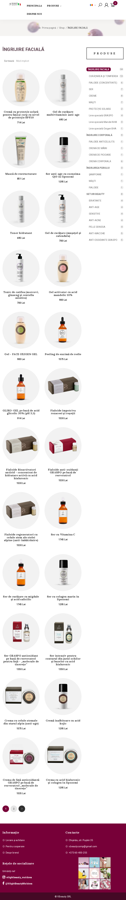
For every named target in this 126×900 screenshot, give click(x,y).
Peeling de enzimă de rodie (63, 354)
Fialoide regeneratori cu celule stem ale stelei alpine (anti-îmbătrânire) (21, 537)
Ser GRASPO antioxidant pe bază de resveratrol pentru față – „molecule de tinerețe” (21, 660)
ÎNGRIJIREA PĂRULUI (98, 168)
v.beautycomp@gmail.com (83, 846)
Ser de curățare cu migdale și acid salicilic (21, 598)
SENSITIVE (94, 213)
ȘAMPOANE (95, 174)
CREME (93, 96)
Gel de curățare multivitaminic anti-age (63, 113)
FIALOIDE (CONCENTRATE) (103, 82)
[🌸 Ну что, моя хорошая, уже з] (94, 884)
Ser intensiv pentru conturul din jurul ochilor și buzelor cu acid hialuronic (63, 660)
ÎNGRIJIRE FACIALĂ (98, 69)
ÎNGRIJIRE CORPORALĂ (99, 135)
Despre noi (34, 13)
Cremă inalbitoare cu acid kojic (63, 722)
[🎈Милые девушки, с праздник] (83, 884)
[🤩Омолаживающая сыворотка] (105, 884)
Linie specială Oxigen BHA (102, 128)
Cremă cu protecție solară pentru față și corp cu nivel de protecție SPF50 (21, 114)
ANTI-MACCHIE (97, 233)
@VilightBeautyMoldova (18, 883)
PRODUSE (53, 5)
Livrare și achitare (15, 840)
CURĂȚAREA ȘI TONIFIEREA (103, 76)
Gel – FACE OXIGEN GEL (20, 354)
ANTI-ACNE (95, 220)
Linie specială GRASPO (101, 115)
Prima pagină (49, 28)
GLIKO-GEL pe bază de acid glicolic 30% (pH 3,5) (21, 412)
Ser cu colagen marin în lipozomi (63, 598)
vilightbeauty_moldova (19, 877)
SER (91, 89)
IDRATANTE (95, 200)
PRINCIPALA (34, 5)
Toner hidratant (21, 233)
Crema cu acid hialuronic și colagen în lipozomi (63, 781)
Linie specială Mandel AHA (103, 122)
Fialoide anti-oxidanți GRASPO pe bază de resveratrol (63, 472)
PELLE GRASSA (97, 227)
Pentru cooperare (15, 846)
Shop (62, 28)
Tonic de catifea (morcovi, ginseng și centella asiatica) (21, 295)
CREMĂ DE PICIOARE (100, 154)
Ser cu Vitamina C (63, 534)
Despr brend (12, 852)
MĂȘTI (92, 102)
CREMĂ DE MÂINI (98, 148)
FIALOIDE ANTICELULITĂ (102, 141)
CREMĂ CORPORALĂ (100, 161)
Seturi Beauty (95, 194)
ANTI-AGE (94, 207)
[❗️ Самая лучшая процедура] (94, 873)
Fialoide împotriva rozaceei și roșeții (63, 412)
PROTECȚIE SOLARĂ (100, 109)
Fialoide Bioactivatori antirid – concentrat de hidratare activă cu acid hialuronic (21, 474)
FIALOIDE (94, 187)
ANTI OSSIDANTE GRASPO (103, 240)
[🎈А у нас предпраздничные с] (94, 862)
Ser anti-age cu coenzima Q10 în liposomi (63, 175)
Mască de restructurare (21, 173)
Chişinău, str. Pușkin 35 (81, 840)
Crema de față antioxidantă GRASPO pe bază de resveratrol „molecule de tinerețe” (21, 784)
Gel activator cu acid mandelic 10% (63, 293)
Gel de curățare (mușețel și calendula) (63, 234)
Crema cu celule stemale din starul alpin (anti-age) (21, 722)
